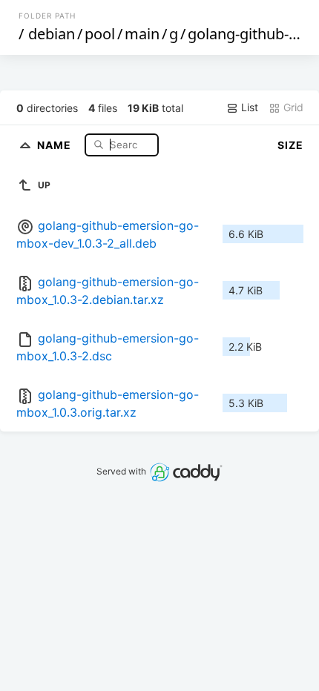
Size (290, 145)
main (142, 34)
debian (51, 34)
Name (55, 144)
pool (100, 34)
